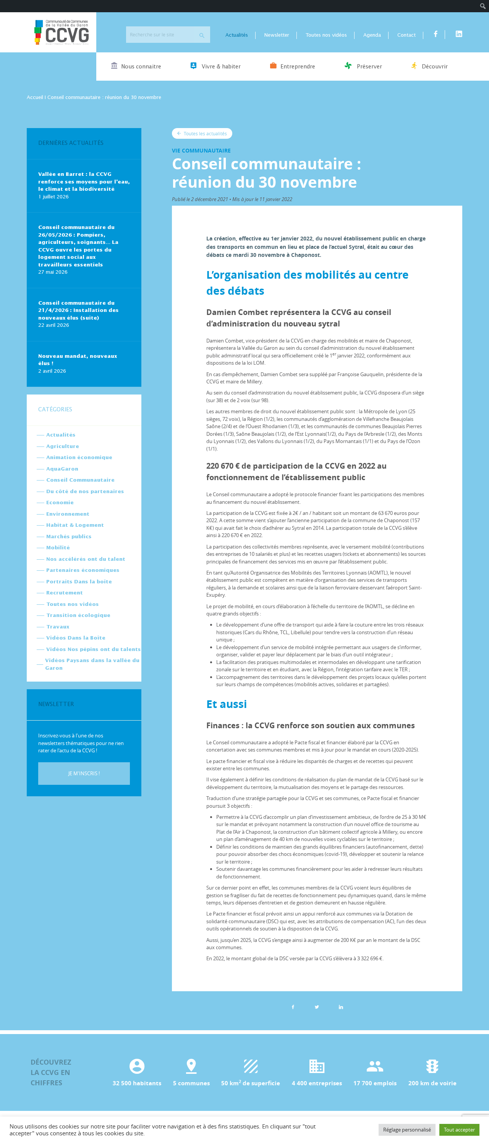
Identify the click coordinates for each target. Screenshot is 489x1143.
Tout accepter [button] (459, 1129)
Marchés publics (69, 536)
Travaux (57, 627)
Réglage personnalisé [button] (407, 1129)
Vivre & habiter (220, 67)
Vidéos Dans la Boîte (75, 638)
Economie (60, 502)
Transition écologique (78, 615)
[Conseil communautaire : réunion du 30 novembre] (341, 1007)
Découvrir (434, 67)
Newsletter (276, 35)
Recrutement (64, 593)
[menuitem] (483, 6)
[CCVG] (61, 32)
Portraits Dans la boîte (79, 582)
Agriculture (62, 446)
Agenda (372, 35)
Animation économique (79, 457)
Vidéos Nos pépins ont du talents (93, 649)
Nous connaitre (141, 67)
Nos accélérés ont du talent (85, 559)
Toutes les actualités (205, 133)
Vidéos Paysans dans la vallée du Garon (92, 664)
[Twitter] (317, 1007)
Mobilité (58, 548)
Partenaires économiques (83, 570)
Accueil (35, 97)
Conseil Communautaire (80, 480)
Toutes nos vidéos (326, 35)
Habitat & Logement (75, 525)
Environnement (67, 514)
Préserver (368, 67)
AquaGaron (62, 469)
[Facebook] (293, 1007)
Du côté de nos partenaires (85, 491)
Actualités (236, 35)
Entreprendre (297, 67)
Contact (406, 35)
